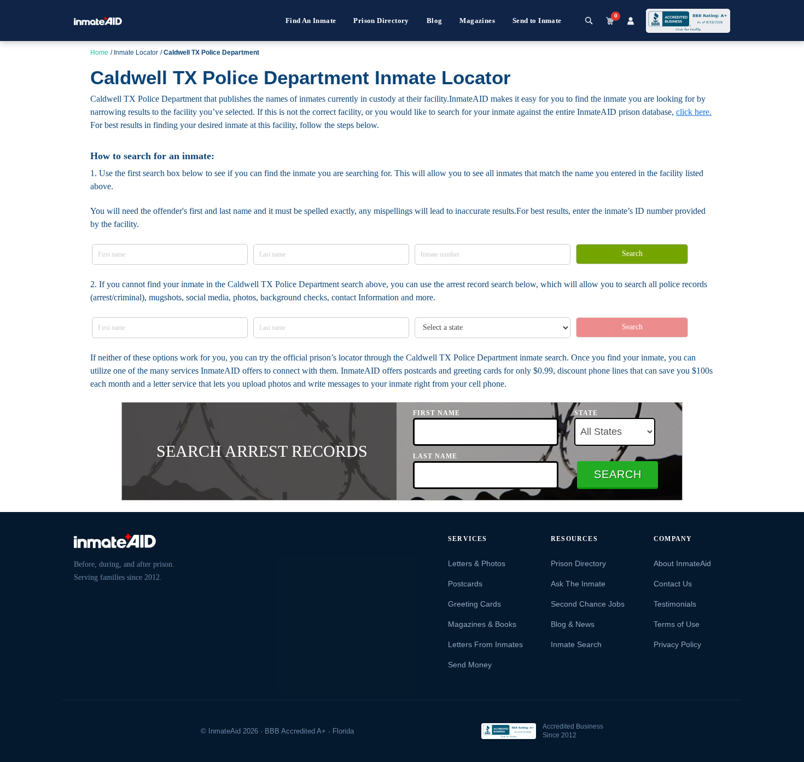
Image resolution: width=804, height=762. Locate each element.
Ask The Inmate (578, 583)
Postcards (465, 583)
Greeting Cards (474, 604)
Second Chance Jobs (588, 604)
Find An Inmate (311, 20)
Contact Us (673, 583)
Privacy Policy (677, 644)
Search (632, 253)
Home (99, 52)
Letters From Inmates (485, 644)
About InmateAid (682, 563)
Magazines (477, 20)
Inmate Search (576, 644)
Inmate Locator (136, 52)
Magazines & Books (482, 624)
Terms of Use (677, 624)
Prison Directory (381, 20)
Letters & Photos (476, 563)
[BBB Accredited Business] (508, 731)
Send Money (470, 664)
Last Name (435, 456)
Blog (434, 20)
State (586, 413)
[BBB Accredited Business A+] (688, 21)
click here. (694, 112)
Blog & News (573, 624)
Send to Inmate (537, 20)
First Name (436, 413)
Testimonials (675, 604)
